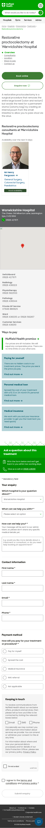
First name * (8, 568)
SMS (24, 722)
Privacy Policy (29, 752)
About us (12, 808)
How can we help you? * (15, 523)
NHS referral (13, 677)
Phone (36, 722)
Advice (38, 20)
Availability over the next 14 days (17, 140)
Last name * (8, 582)
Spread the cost (15, 660)
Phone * (6, 612)
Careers (31, 808)
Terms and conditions (16, 821)
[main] (22, 413)
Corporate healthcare (33, 812)
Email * (6, 597)
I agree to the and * (22, 782)
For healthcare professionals (14, 810)
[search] (22, 12)
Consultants (9, 55)
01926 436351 (29, 469)
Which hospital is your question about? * (19, 492)
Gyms (17, 20)
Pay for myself (14, 651)
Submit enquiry (22, 793)
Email (12, 722)
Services (28, 20)
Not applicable (15, 686)
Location (8, 58)
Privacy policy (31, 821)
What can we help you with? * (18, 508)
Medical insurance (16, 668)
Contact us (9, 63)
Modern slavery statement (23, 817)
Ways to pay (10, 61)
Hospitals (7, 20)
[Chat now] (39, 822)
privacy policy (29, 783)
